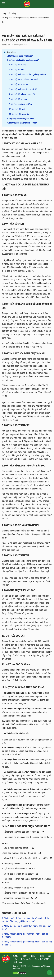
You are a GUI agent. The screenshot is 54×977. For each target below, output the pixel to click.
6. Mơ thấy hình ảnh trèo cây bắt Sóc (23, 89)
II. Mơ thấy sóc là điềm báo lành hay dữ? (23, 60)
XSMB (15, 956)
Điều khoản (26, 959)
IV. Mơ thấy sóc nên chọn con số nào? (22, 123)
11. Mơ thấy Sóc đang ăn (19, 114)
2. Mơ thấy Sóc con (16, 69)
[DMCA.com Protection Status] (20, 973)
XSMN (24, 956)
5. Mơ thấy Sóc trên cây (18, 84)
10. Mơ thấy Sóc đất (17, 109)
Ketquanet (18, 962)
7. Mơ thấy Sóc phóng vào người (22, 94)
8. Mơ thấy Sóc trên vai (18, 99)
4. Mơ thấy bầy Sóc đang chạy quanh (23, 79)
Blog (42, 956)
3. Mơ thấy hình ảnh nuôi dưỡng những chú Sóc (27, 74)
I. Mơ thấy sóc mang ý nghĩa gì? (20, 56)
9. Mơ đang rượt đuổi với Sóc (20, 104)
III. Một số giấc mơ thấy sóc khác (20, 118)
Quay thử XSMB (42, 959)
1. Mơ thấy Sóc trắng (17, 64)
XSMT (33, 956)
